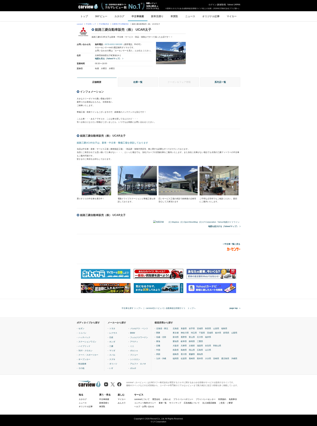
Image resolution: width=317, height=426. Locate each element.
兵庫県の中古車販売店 (120, 24)
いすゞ (112, 368)
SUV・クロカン (85, 350)
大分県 (208, 358)
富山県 (192, 337)
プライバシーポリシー (183, 399)
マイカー (232, 16)
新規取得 (221, 4)
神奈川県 (185, 333)
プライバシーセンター (206, 399)
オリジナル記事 (211, 16)
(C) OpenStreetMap (189, 222)
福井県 (208, 337)
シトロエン (135, 359)
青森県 (184, 328)
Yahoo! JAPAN (233, 4)
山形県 (216, 328)
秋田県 (208, 328)
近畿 (158, 345)
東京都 (176, 333)
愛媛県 (192, 354)
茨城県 (210, 333)
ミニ (132, 346)
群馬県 (226, 333)
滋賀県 (200, 345)
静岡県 (192, 341)
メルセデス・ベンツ (139, 328)
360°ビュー (101, 16)
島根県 (184, 350)
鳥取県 (176, 350)
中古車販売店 (104, 24)
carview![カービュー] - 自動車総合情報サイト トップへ (170, 308)
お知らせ (167, 399)
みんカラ (122, 403)
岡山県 (192, 350)
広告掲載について (192, 403)
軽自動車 (82, 364)
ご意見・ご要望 (226, 403)
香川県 (184, 354)
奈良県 (208, 345)
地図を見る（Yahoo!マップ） (108, 58)
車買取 (174, 16)
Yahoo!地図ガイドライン (228, 222)
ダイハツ (113, 364)
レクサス (113, 333)
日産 (111, 337)
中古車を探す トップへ (132, 308)
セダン (81, 328)
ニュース (190, 16)
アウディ (134, 342)
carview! (80, 24)
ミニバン (82, 333)
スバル (112, 355)
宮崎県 (216, 358)
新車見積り (157, 16)
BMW (132, 333)
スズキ (112, 359)
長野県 (184, 337)
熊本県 (200, 358)
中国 (158, 350)
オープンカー (84, 359)
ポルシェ (134, 350)
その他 (81, 368)
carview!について (142, 399)
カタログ (119, 16)
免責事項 (233, 399)
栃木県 (218, 333)
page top (233, 308)
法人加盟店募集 (209, 403)
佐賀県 (184, 358)
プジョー (134, 355)
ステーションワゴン (87, 342)
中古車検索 (138, 16)
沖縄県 (234, 358)
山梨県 (234, 333)
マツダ (112, 350)
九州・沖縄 (161, 358)
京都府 (192, 345)
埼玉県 (194, 333)
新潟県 (176, 337)
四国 (158, 354)
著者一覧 (163, 403)
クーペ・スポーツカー (88, 355)
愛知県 (176, 341)
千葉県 (202, 333)
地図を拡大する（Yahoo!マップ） (223, 226)
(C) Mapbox (174, 222)
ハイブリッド (84, 346)
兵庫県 (184, 345)
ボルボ (133, 368)
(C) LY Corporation (207, 222)
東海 (158, 341)
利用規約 (222, 399)
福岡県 (176, 358)
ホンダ (112, 342)
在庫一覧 (137, 82)
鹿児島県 (225, 358)
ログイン (212, 4)
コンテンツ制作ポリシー (145, 403)
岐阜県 (184, 341)
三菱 (111, 346)
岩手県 (192, 328)
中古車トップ (91, 24)
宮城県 (200, 328)
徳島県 (176, 354)
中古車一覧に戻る (232, 244)
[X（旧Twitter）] (112, 384)
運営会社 (156, 399)
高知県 (200, 354)
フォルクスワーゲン (139, 337)
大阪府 (176, 345)
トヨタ (112, 328)
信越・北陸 (161, 337)
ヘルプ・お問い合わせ (144, 406)
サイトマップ (175, 403)
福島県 (224, 328)
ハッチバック (84, 337)
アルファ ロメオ (138, 364)
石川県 (200, 337)
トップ (84, 16)
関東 (158, 333)
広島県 (200, 350)
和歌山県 (217, 345)
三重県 (200, 341)
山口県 (208, 350)
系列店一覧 (220, 82)
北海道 (176, 328)
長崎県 (192, 358)
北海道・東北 (162, 328)
